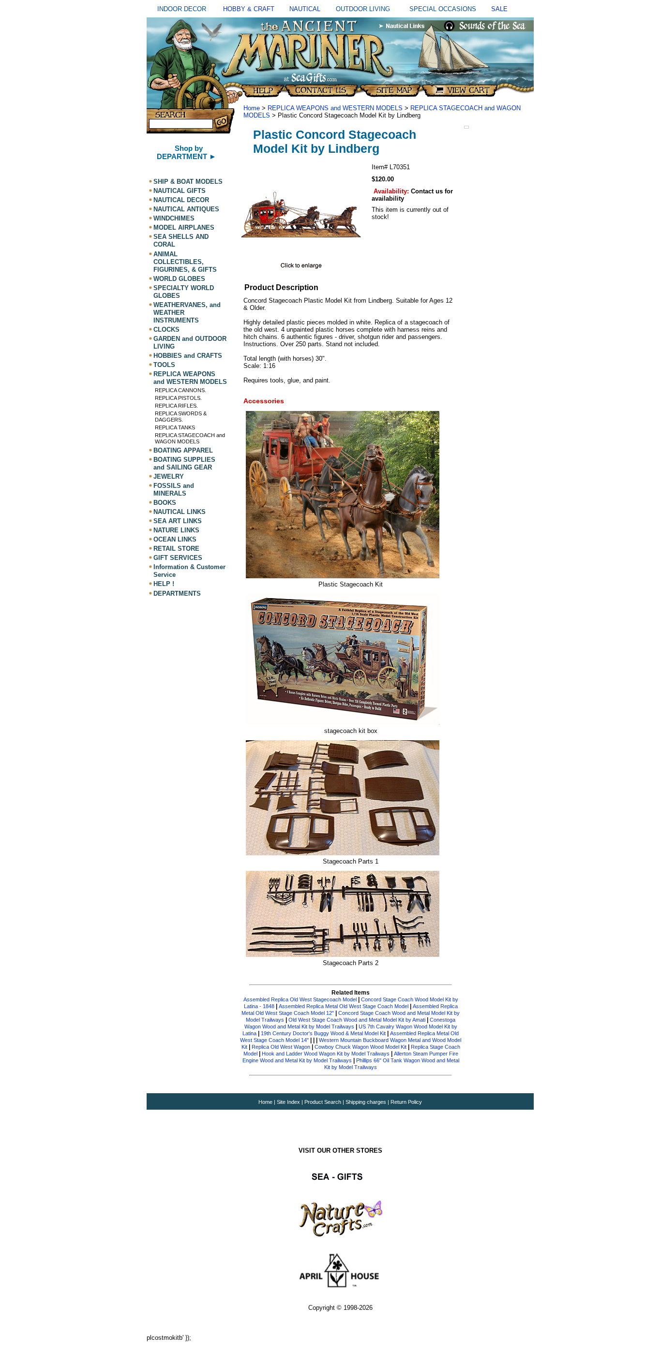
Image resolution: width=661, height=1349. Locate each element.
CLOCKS (166, 329)
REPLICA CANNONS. (180, 390)
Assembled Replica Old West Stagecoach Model (300, 999)
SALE (499, 9)
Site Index (288, 1102)
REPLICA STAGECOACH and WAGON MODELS (190, 438)
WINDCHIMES (174, 218)
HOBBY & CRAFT (248, 9)
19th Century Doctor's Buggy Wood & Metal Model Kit (323, 1033)
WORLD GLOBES (179, 278)
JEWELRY (168, 476)
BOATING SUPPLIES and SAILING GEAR (184, 463)
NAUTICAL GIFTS (179, 190)
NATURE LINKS (176, 530)
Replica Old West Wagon (281, 1047)
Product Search (322, 1102)
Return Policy (406, 1102)
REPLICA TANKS (175, 427)
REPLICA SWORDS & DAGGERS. (181, 417)
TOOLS (164, 364)
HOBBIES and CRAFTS (187, 355)
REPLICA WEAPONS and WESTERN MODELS (190, 377)
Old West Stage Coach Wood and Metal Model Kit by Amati (357, 1020)
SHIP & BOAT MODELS (188, 181)
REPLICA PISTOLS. (178, 398)
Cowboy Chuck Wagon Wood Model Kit (360, 1047)
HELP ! (163, 584)
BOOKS (164, 502)
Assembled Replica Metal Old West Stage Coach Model (343, 1006)
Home (251, 108)
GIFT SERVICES (177, 557)
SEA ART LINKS (177, 521)
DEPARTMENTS (177, 593)
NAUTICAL (304, 9)
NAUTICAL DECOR (181, 200)
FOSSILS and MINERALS (173, 489)
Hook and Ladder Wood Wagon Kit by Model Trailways (326, 1053)
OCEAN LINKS (174, 539)
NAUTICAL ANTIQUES (186, 209)
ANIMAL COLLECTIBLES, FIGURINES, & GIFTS (185, 261)
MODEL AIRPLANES (183, 227)
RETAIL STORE (176, 548)
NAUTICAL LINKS (179, 511)
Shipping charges (367, 1102)
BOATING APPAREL (183, 450)
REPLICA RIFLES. (176, 406)
